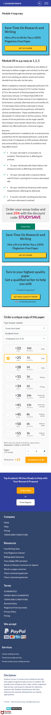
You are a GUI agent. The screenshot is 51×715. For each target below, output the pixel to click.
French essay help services (12, 658)
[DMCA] (14, 709)
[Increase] (44, 451)
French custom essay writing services (16, 661)
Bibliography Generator (14, 557)
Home (6, 522)
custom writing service (10, 654)
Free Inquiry (25, 502)
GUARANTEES (10, 591)
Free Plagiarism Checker (14, 553)
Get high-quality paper (26, 297)
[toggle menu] (46, 3)
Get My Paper (25, 48)
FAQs (6, 526)
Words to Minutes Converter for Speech (21, 565)
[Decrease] (28, 451)
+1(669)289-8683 (40, 3)
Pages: (7, 450)
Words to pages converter (15, 569)
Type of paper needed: (13, 323)
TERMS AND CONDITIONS (16, 535)
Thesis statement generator (16, 573)
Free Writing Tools (12, 549)
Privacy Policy (10, 611)
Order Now (25, 490)
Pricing (7, 530)
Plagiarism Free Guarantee (15, 607)
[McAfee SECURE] (6, 712)
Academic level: (12, 333)
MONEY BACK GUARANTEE (16, 595)
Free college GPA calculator (16, 561)
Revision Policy (10, 603)
